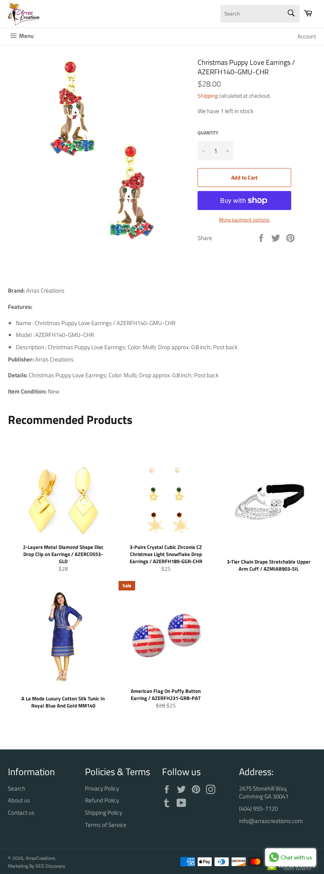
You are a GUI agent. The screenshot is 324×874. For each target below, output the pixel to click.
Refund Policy (102, 800)
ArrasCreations (40, 858)
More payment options (244, 219)
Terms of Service (105, 824)
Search (16, 788)
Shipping (208, 95)
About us (19, 800)
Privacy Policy (102, 788)
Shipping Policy (103, 812)
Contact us (21, 812)
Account (307, 36)
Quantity (208, 133)
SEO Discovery (50, 866)
